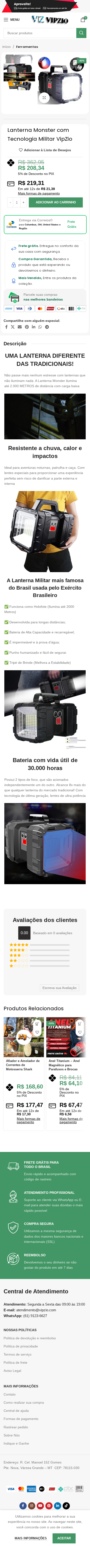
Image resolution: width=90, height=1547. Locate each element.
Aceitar (64, 1538)
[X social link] (12, 327)
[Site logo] (49, 19)
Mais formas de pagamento (39, 193)
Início (6, 47)
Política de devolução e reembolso (30, 1338)
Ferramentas (27, 47)
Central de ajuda (16, 1411)
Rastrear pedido (16, 1427)
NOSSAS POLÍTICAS (20, 1330)
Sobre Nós (12, 1435)
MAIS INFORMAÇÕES (21, 1386)
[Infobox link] (45, 1171)
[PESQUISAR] (81, 33)
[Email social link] (19, 327)
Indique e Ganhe (16, 1443)
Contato (10, 1394)
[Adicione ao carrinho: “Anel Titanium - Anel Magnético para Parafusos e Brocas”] (80, 1024)
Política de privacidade (21, 1346)
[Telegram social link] (46, 327)
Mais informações (31, 1538)
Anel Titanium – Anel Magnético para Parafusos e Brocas (64, 1065)
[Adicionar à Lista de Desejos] (37, 1032)
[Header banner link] (45, 6)
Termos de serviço (17, 1354)
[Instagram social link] (31, 1505)
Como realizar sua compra (24, 1402)
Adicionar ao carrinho (56, 202)
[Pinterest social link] (26, 327)
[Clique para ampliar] (44, 97)
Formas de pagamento (21, 1419)
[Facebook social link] (6, 327)
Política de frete (15, 1362)
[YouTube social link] (40, 1505)
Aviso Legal (12, 1371)
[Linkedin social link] (33, 327)
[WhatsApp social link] (40, 327)
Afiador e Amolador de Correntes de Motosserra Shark (23, 1065)
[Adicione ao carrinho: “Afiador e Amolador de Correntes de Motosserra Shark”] (37, 1024)
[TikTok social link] (66, 1505)
